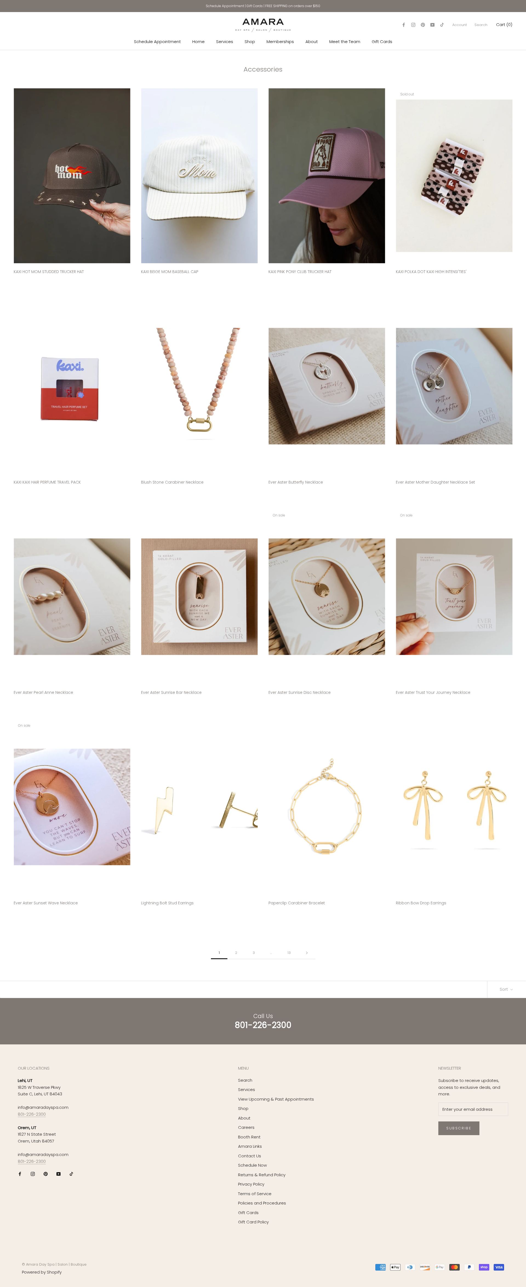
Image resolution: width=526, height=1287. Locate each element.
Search (480, 24)
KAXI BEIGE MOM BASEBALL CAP (169, 271)
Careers (246, 1127)
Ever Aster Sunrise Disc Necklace (299, 692)
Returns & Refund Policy (261, 1175)
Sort (504, 989)
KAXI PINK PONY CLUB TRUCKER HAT (299, 271)
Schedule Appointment (225, 6)
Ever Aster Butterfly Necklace (295, 482)
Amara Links (250, 1146)
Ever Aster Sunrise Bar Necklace (171, 692)
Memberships (280, 41)
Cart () (504, 24)
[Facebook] (404, 24)
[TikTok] (442, 24)
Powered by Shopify (42, 1272)
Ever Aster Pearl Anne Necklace (43, 692)
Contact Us (249, 1156)
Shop (250, 41)
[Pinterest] (423, 24)
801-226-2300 (32, 1114)
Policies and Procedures (262, 1203)
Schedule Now (252, 1165)
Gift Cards (255, 6)
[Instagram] (413, 24)
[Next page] (306, 953)
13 (289, 952)
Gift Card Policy (253, 1222)
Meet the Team (344, 41)
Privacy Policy (251, 1184)
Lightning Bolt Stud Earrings (167, 903)
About (311, 41)
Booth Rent (249, 1137)
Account (459, 24)
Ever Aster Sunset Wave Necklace (46, 903)
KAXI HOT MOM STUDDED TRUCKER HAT (49, 271)
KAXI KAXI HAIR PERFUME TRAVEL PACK (47, 482)
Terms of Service (254, 1194)
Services (224, 41)
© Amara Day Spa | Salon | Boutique (54, 1264)
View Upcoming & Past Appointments (276, 1099)
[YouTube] (432, 24)
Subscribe (458, 1128)
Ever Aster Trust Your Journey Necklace (433, 692)
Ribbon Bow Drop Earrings (421, 903)
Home (198, 41)
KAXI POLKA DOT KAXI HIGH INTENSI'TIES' (431, 271)
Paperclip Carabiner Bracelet (296, 903)
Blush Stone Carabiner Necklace (172, 482)
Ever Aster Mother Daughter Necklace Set (435, 482)
